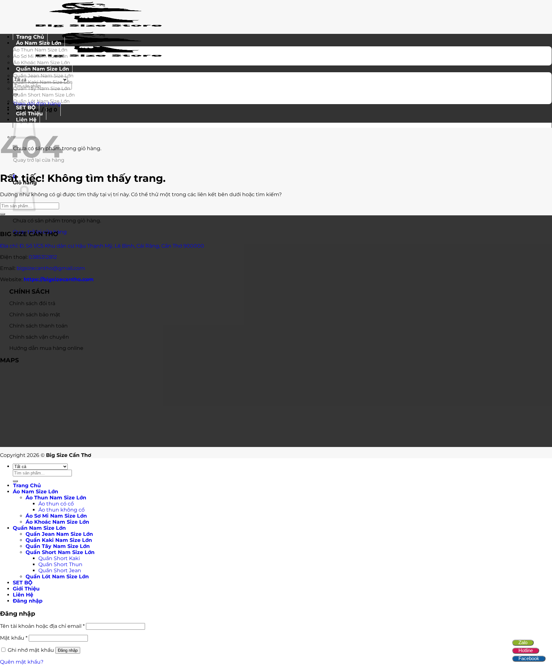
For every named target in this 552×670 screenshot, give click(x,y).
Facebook (528, 658)
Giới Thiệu (26, 589)
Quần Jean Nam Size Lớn (43, 76)
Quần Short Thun (60, 564)
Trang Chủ (27, 485)
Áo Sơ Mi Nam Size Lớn (40, 56)
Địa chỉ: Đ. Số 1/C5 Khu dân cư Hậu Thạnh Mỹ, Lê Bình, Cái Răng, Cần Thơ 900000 (102, 246)
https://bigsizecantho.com (59, 279)
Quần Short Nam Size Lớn (44, 95)
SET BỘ (23, 583)
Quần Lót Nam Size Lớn (41, 101)
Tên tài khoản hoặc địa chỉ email (42, 626)
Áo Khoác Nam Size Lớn (57, 522)
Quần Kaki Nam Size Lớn (43, 82)
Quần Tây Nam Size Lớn (41, 88)
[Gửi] (2, 214)
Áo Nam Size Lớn (38, 43)
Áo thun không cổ (61, 510)
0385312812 (43, 257)
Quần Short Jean (59, 570)
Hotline (525, 650)
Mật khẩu (13, 638)
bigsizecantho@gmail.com (51, 268)
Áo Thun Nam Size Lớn (40, 50)
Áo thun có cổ (56, 504)
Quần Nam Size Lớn (42, 69)
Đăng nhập (68, 650)
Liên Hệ (23, 595)
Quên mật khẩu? (21, 662)
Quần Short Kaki (59, 558)
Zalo (522, 642)
